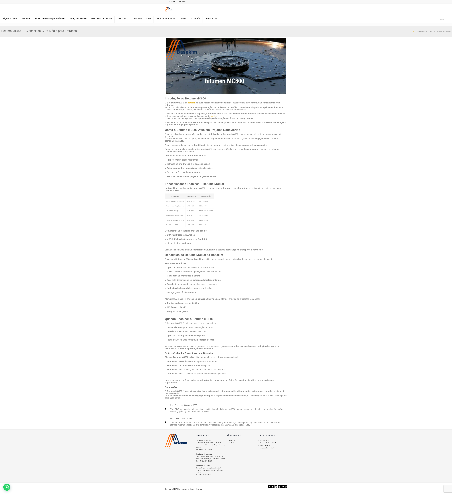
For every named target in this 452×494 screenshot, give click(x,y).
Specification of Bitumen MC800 (183, 405)
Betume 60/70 (264, 440)
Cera (148, 18)
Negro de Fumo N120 (267, 448)
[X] (269, 486)
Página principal (10, 18)
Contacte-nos (211, 18)
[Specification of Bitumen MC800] (166, 409)
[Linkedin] (275, 486)
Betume (26, 18)
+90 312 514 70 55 (205, 449)
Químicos (121, 18)
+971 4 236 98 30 (205, 475)
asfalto (213, 116)
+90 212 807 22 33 (205, 461)
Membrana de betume (101, 18)
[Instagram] (279, 486)
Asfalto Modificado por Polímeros (50, 18)
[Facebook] (272, 486)
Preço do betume (78, 18)
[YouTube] (282, 486)
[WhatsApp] (285, 486)
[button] (6, 487)
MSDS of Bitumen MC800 (181, 419)
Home (414, 31)
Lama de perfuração (165, 18)
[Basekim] (169, 11)
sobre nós (195, 18)
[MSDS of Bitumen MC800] (166, 422)
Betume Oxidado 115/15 (268, 443)
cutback (192, 103)
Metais (183, 18)
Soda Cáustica (265, 445)
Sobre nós (232, 440)
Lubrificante (136, 18)
